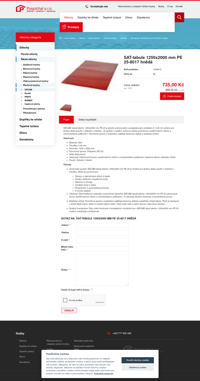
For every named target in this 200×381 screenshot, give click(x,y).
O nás (170, 6)
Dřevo (128, 17)
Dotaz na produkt (87, 119)
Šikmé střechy (94, 38)
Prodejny (73, 27)
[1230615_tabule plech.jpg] (89, 75)
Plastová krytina (31, 76)
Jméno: (65, 225)
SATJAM (123, 38)
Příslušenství (29, 112)
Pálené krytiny (30, 72)
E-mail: (65, 239)
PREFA (28, 96)
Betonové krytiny (31, 68)
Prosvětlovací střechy (34, 108)
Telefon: (65, 232)
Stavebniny (143, 17)
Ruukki (28, 93)
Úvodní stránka (69, 38)
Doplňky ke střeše (87, 17)
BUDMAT (29, 100)
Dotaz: (65, 269)
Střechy (68, 17)
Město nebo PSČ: (67, 248)
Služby (161, 6)
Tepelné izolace (112, 17)
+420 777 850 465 (121, 333)
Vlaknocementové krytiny (35, 81)
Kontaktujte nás (99, 6)
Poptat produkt (174, 96)
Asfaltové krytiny (31, 64)
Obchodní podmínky (83, 340)
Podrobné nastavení (103, 373)
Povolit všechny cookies (138, 360)
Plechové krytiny (110, 38)
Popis (66, 119)
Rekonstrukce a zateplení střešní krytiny (136, 6)
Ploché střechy (29, 54)
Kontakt (179, 6)
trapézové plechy (32, 103)
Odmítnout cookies (137, 367)
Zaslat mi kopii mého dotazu (75, 289)
